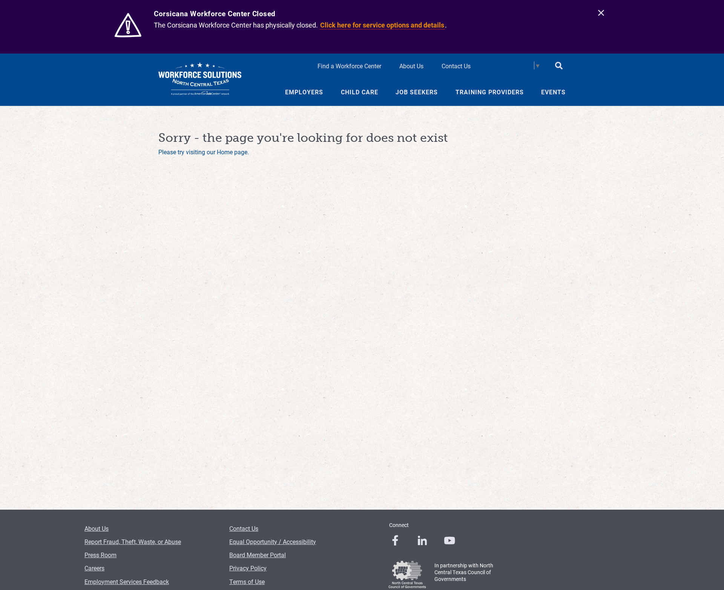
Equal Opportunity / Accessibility (272, 541)
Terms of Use (247, 581)
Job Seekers (417, 92)
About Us (411, 66)
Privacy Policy (248, 568)
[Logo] (199, 79)
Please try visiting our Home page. (203, 152)
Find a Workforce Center (349, 66)
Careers (94, 568)
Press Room (100, 555)
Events (553, 92)
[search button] (559, 66)
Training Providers (490, 92)
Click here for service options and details (382, 24)
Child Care (359, 92)
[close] (601, 13)
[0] (395, 541)
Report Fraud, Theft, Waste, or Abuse (132, 541)
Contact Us (456, 66)
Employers (304, 92)
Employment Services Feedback (126, 581)
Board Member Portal (257, 555)
